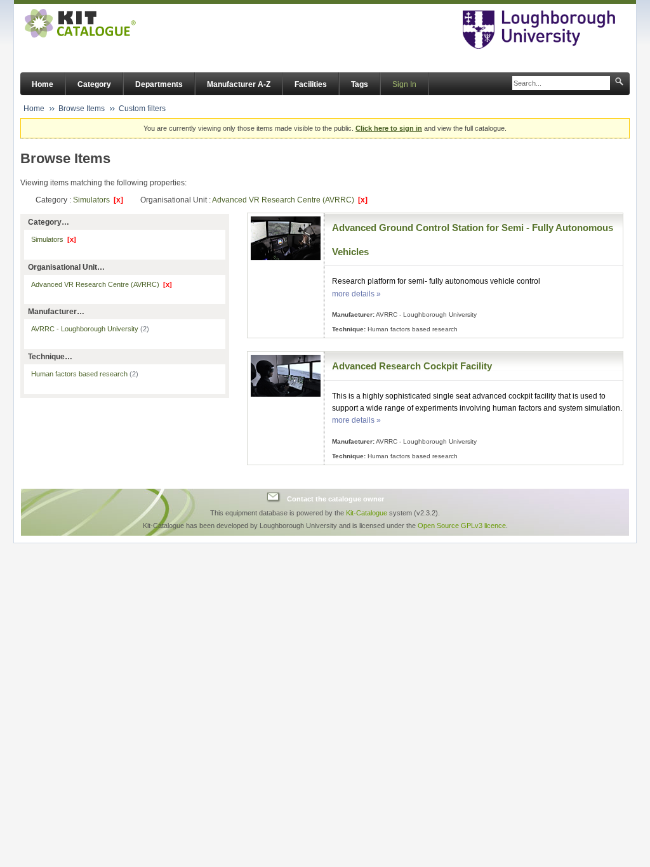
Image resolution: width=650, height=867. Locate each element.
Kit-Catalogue (366, 513)
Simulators (98, 199)
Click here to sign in (388, 128)
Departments (159, 84)
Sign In (404, 84)
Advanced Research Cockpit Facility (412, 366)
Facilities (311, 84)
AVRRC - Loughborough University (90, 329)
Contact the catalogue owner (335, 499)
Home (42, 84)
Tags (359, 84)
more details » (356, 293)
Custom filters (142, 108)
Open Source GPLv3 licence (462, 525)
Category (94, 84)
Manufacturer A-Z (238, 84)
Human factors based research (84, 374)
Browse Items (81, 108)
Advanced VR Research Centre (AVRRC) (290, 199)
